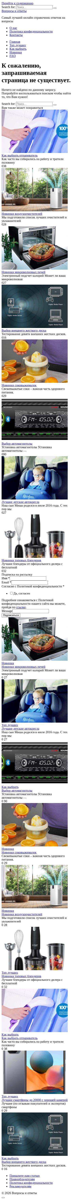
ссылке (21, 607)
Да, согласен (21, 593)
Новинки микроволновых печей (23, 272)
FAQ (12, 56)
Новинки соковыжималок (19, 385)
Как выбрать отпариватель (19, 155)
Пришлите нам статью (24, 1175)
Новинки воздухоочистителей (22, 213)
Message (7, 611)
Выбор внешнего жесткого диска (24, 330)
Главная (14, 41)
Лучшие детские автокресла (20, 502)
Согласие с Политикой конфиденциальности (33, 586)
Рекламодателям (20, 1186)
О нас (13, 28)
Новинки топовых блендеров (21, 560)
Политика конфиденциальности (31, 31)
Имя (6, 578)
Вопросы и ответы (14, 11)
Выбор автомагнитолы (17, 443)
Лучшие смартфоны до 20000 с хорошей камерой (35, 1100)
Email (6, 582)
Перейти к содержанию (17, 3)
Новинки (15, 52)
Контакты (16, 35)
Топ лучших (17, 45)
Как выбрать (17, 48)
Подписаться (11, 615)
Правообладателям (22, 1179)
